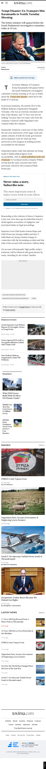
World (15, 721)
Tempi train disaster (18, 97)
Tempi (34, 298)
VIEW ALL (42, 445)
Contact (13, 735)
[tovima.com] (23, 3)
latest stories (10, 310)
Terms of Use (21, 735)
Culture (38, 721)
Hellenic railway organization (13, 295)
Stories (35, 724)
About (7, 735)
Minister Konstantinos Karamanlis (15, 298)
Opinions (26, 724)
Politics (3, 67)
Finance (30, 721)
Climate (18, 724)
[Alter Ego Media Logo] (13, 746)
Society (22, 721)
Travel (10, 724)
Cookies (38, 735)
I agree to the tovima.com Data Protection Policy (21, 208)
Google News (25, 307)
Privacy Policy (30, 735)
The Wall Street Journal (23, 728)
